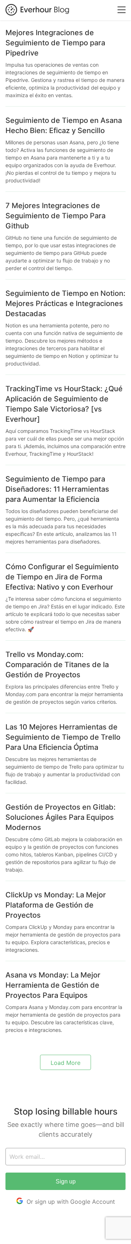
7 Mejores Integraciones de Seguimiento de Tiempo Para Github (55, 215)
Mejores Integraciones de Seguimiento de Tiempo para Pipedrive (55, 42)
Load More (65, 1062)
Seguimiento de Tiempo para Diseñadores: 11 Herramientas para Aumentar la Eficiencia (57, 489)
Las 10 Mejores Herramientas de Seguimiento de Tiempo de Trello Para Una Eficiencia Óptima (62, 737)
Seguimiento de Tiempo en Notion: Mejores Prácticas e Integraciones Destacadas (65, 303)
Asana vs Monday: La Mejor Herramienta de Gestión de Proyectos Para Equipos (52, 985)
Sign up (66, 1181)
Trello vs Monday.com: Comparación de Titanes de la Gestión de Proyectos (57, 664)
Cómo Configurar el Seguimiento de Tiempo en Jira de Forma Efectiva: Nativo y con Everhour (62, 576)
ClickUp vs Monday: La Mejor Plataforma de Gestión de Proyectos (55, 904)
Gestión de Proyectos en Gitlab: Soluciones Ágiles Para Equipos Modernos (60, 817)
